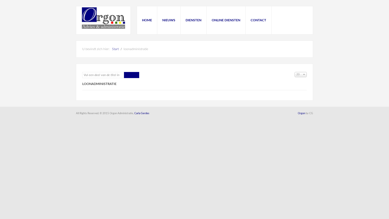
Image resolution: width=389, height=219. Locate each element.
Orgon (301, 113)
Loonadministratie (99, 84)
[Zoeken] (128, 75)
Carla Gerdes (141, 113)
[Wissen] (135, 75)
